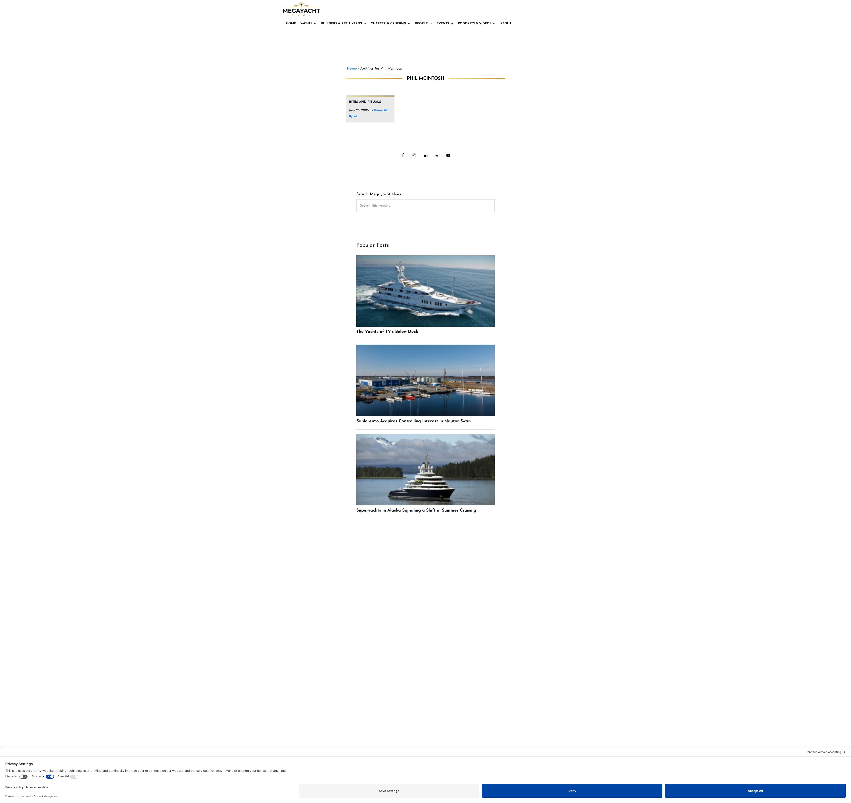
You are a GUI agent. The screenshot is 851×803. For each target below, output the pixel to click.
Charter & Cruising (388, 23)
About (505, 23)
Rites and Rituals (365, 102)
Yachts (306, 23)
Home (291, 23)
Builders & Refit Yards (341, 23)
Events (443, 23)
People (421, 23)
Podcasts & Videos (474, 23)
